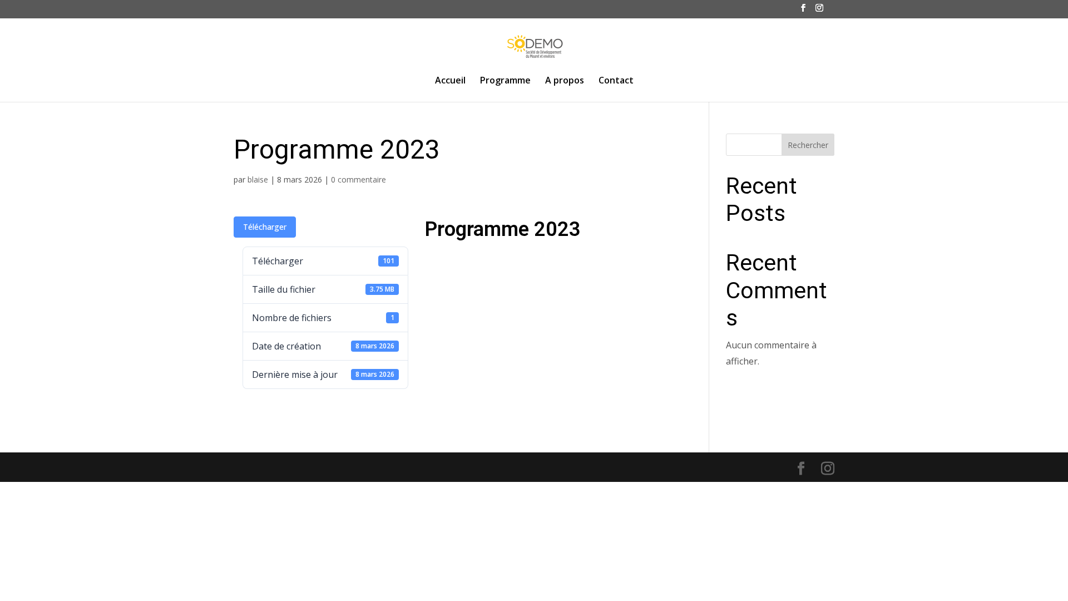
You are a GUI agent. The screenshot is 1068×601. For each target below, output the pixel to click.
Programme (505, 81)
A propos (564, 81)
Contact (616, 81)
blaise (258, 179)
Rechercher (808, 145)
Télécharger (264, 226)
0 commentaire (358, 179)
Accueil (450, 81)
